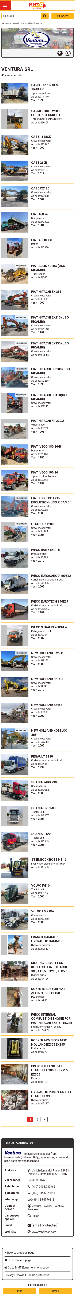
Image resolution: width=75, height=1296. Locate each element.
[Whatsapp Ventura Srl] (69, 53)
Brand (55, 1291)
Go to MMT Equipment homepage (28, 1267)
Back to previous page (20, 1252)
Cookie (20, 1275)
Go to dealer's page (19, 1260)
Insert (64, 16)
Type (19, 1291)
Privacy (9, 1275)
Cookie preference (38, 1275)
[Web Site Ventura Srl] (61, 53)
